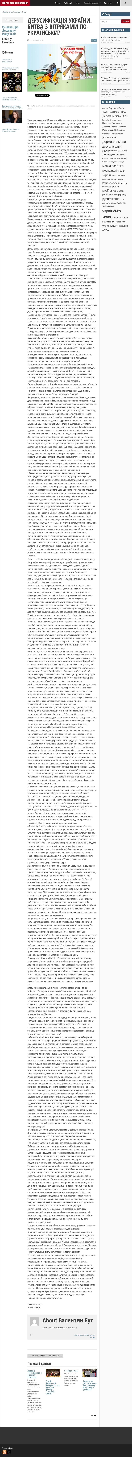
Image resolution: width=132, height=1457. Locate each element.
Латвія (109, 120)
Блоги (78, 3)
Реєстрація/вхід (12, 20)
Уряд (110, 130)
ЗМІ (111, 112)
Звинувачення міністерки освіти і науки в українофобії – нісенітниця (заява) (12, 107)
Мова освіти (116, 120)
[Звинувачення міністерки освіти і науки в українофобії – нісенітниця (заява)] (12, 116)
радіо (117, 187)
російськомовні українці (114, 194)
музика (104, 179)
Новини (57, 3)
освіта (124, 183)
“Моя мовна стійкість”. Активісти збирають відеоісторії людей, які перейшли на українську (11, 69)
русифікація (110, 199)
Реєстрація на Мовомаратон (7, 60)
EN (117, 3)
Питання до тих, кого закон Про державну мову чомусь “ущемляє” (89, 1385)
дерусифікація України (45, 106)
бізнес (108, 134)
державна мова (114, 141)
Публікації (68, 3)
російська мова (112, 190)
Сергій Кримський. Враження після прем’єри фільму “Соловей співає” (52, 1387)
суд (124, 203)
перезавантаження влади (66, 106)
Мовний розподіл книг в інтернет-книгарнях (10, 130)
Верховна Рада (116, 108)
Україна (81, 106)
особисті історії (108, 187)
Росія (105, 130)
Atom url (9, 1452)
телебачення (108, 206)
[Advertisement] (12, 172)
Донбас (105, 112)
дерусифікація (111, 146)
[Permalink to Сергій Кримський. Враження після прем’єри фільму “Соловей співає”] (53, 1376)
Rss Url (5, 1452)
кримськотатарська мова (111, 158)
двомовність (109, 137)
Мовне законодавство (92, 3)
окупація (110, 179)
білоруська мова (117, 133)
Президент (106, 123)
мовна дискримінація (116, 162)
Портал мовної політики (15, 3)
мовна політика (112, 166)
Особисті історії (71, 1370)
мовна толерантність (119, 175)
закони (123, 150)
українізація (109, 225)
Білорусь (105, 108)
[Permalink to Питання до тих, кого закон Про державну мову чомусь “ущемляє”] (89, 1376)
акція (115, 130)
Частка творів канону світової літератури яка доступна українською (10, 99)
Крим (104, 120)
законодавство (110, 154)
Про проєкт (108, 3)
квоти (122, 155)
